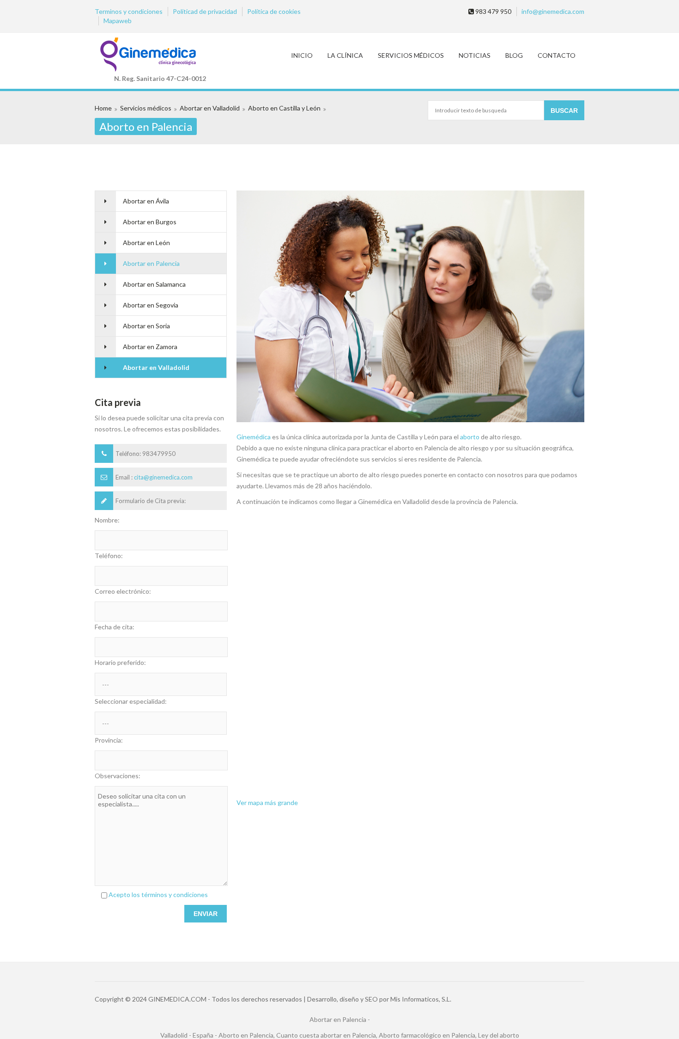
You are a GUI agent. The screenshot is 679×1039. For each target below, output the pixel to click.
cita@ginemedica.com (163, 477)
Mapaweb (117, 21)
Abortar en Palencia (151, 263)
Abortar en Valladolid (210, 108)
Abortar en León (146, 242)
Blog (514, 55)
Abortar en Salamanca (154, 284)
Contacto (557, 55)
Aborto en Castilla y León (284, 108)
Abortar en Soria (146, 326)
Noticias (475, 55)
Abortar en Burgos (149, 222)
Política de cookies (274, 11)
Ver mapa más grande (267, 802)
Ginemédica (253, 437)
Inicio (302, 55)
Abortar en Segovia (150, 305)
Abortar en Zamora (150, 346)
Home (103, 108)
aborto (469, 437)
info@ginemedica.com (552, 11)
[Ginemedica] (160, 55)
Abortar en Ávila (146, 201)
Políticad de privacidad (205, 11)
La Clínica (345, 55)
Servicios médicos (411, 55)
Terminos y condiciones (129, 11)
